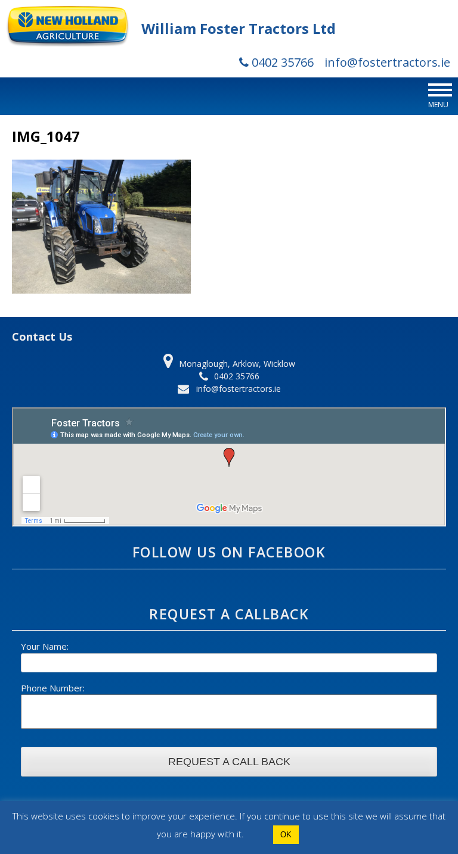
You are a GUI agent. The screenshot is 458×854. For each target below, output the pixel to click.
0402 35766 (281, 62)
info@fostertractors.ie (387, 62)
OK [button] (286, 834)
